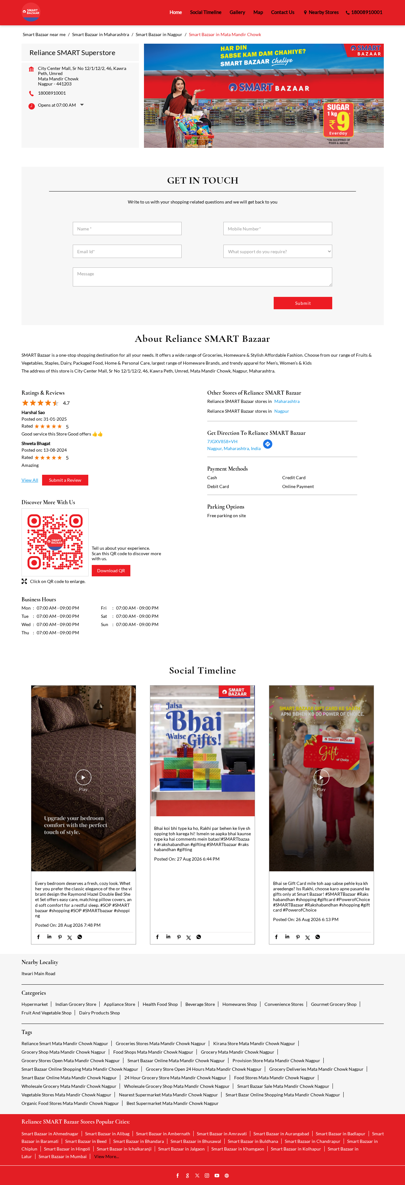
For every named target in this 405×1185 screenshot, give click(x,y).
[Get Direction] (268, 447)
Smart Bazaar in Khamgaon (237, 1148)
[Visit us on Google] (187, 1175)
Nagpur (281, 411)
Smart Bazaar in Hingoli (67, 1148)
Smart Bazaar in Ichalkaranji (124, 1148)
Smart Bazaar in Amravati (222, 1133)
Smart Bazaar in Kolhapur (296, 1148)
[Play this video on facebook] (83, 780)
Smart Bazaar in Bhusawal (196, 1141)
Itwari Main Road (38, 973)
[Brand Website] (226, 1175)
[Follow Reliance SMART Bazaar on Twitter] (197, 1175)
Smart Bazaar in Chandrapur (312, 1141)
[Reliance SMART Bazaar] (31, 12)
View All (30, 480)
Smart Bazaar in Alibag (107, 1133)
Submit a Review (65, 480)
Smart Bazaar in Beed (86, 1141)
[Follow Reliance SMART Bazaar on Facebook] (177, 1175)
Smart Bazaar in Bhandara (138, 1141)
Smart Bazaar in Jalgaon (181, 1148)
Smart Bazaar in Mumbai (63, 1156)
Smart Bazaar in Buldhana (253, 1141)
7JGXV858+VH (222, 441)
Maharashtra (287, 401)
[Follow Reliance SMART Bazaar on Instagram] (207, 1175)
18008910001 (52, 93)
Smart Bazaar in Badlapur (340, 1133)
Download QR (111, 570)
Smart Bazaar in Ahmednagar (50, 1133)
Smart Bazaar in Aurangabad (281, 1133)
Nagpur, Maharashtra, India (234, 448)
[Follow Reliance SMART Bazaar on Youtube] (217, 1175)
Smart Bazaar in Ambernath (163, 1133)
